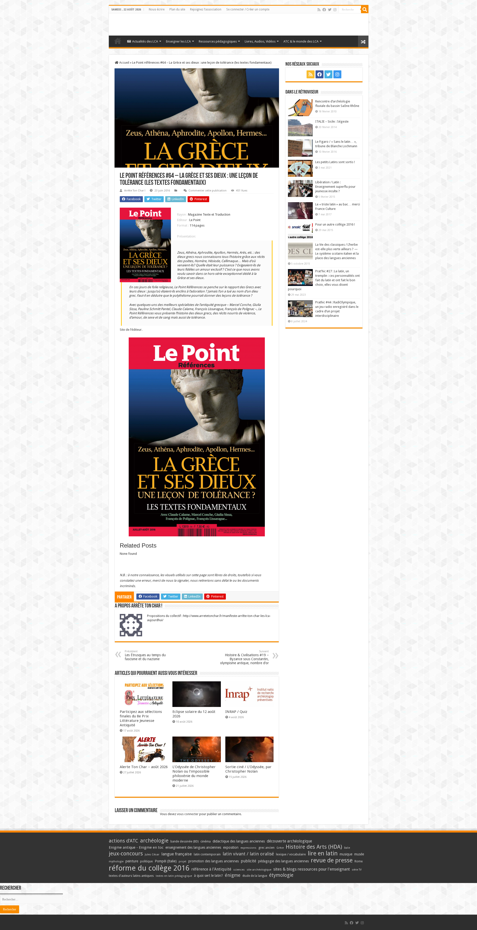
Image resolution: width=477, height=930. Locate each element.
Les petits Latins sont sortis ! (335, 162)
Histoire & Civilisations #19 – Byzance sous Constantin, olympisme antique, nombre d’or (244, 657)
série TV (356, 869)
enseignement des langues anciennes (193, 847)
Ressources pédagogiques (218, 41)
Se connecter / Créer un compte (247, 9)
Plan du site (177, 9)
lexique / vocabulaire (291, 854)
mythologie (116, 861)
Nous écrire (156, 9)
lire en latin (323, 853)
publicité (248, 861)
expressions (248, 847)
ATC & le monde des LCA (300, 41)
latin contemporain (207, 854)
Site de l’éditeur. (131, 329)
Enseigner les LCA (178, 41)
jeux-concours (126, 853)
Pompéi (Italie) (166, 861)
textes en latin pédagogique (174, 876)
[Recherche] (364, 9)
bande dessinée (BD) (184, 841)
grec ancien (266, 847)
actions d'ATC (123, 841)
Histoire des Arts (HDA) (314, 847)
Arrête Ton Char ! (134, 190)
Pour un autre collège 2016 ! (335, 224)
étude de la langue (254, 876)
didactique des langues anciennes (239, 841)
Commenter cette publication (208, 190)
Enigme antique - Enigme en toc (136, 847)
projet (182, 861)
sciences (239, 869)
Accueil (124, 62)
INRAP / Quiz (236, 711)
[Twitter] (329, 10)
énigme (232, 875)
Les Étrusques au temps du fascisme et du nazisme (145, 655)
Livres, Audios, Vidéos (260, 41)
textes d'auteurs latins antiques (131, 876)
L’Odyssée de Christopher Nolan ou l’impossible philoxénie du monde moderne (194, 774)
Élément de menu (117, 41)
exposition (230, 847)
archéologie (154, 840)
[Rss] (319, 10)
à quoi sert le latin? (208, 876)
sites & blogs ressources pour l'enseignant (311, 869)
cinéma (205, 841)
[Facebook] (324, 10)
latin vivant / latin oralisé (248, 853)
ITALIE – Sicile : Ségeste (332, 121)
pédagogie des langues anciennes (283, 861)
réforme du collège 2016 (149, 868)
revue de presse (332, 860)
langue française (176, 853)
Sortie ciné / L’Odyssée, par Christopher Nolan (248, 769)
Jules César (152, 854)
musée (359, 854)
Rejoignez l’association (205, 9)
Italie (347, 847)
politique (146, 861)
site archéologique (259, 869)
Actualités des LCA (145, 41)
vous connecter (188, 814)
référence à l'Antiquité (211, 869)
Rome (359, 861)
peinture (131, 861)
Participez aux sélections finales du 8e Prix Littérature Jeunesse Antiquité (141, 718)
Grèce (280, 847)
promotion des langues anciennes (213, 861)
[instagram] (335, 10)
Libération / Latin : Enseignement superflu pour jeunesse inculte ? (335, 186)
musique (346, 854)
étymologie (281, 875)
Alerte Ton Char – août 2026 (144, 767)
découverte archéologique (289, 841)
